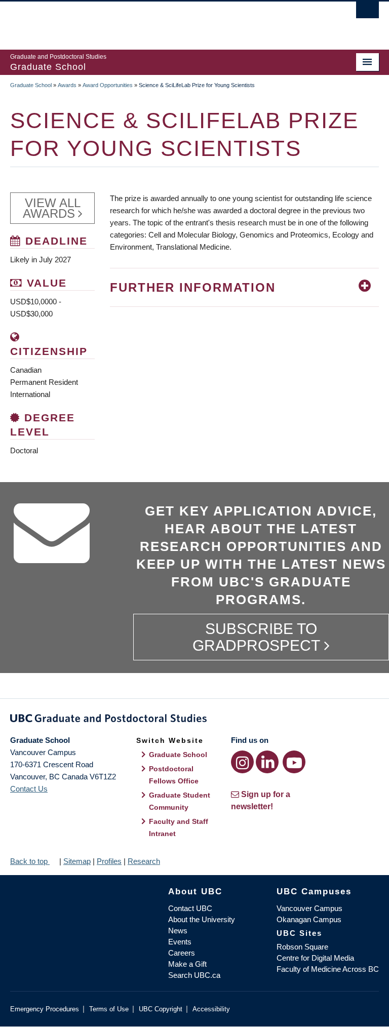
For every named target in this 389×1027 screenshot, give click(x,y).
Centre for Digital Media (315, 958)
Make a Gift (187, 964)
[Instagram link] (242, 761)
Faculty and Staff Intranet (178, 827)
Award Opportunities (108, 85)
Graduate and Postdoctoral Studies (194, 720)
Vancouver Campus (309, 908)
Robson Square (302, 946)
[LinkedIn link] (267, 761)
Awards (67, 85)
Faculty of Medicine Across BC (328, 969)
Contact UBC (190, 908)
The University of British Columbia (167, 21)
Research (144, 861)
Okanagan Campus (309, 919)
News (177, 930)
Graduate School (31, 85)
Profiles (109, 861)
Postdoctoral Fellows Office (174, 775)
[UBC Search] (367, 13)
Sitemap (77, 861)
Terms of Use (109, 1009)
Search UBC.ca (194, 975)
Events (179, 941)
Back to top (30, 861)
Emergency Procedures (44, 1009)
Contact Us (29, 788)
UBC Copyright (160, 1009)
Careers (181, 953)
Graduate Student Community (179, 801)
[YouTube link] (294, 761)
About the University (201, 919)
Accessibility (211, 1009)
